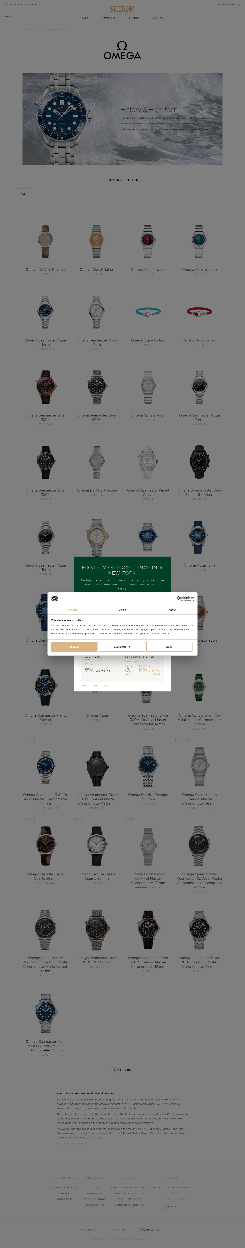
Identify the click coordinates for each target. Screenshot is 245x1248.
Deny (169, 646)
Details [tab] (122, 609)
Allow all (74, 646)
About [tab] (172, 609)
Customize (120, 646)
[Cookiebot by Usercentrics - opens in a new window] (179, 598)
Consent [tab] (73, 609)
